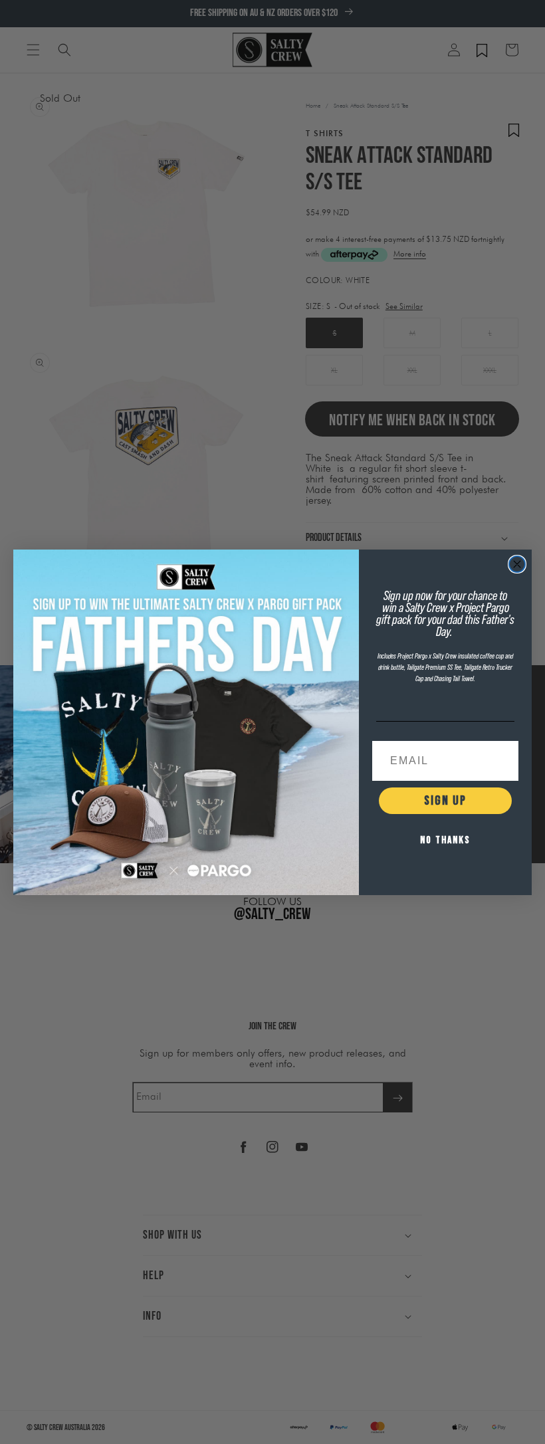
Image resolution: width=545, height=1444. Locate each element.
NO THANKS (445, 840)
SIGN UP (445, 801)
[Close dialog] (517, 564)
